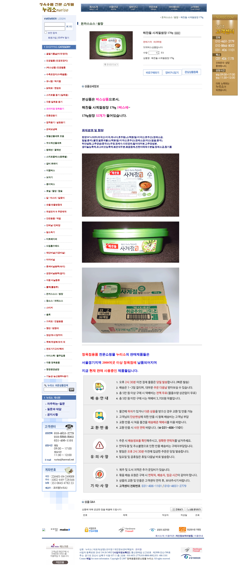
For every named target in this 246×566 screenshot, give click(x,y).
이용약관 (170, 536)
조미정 (138, 549)
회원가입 (52, 37)
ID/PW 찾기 (63, 37)
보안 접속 (52, 33)
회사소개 (159, 536)
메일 (88, 558)
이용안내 (198, 536)
